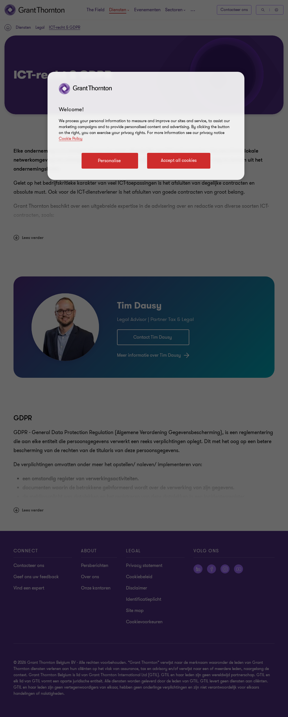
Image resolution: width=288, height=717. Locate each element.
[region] (146, 126)
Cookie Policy (70, 138)
